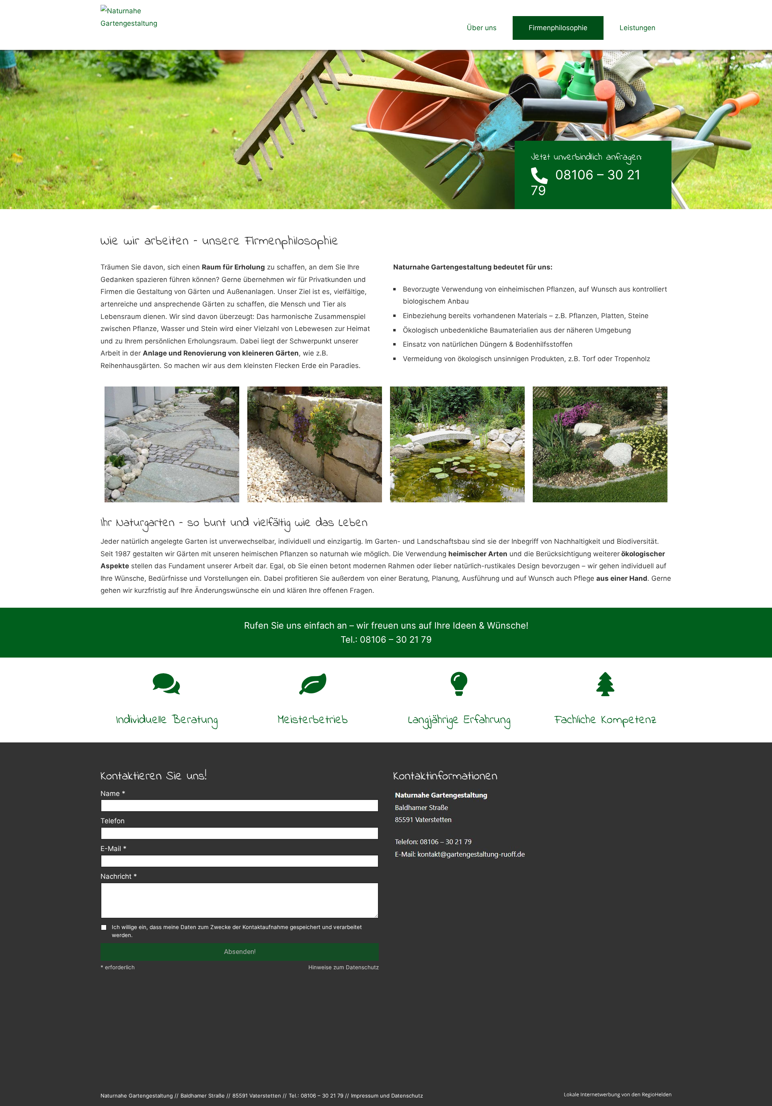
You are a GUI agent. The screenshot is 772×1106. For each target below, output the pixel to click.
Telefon (113, 821)
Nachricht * (119, 876)
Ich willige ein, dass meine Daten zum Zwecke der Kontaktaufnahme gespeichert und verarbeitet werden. (237, 931)
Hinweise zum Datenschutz (343, 967)
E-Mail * (114, 849)
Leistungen (637, 28)
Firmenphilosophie (558, 28)
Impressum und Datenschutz (387, 1095)
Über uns (482, 28)
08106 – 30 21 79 (586, 182)
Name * (113, 793)
